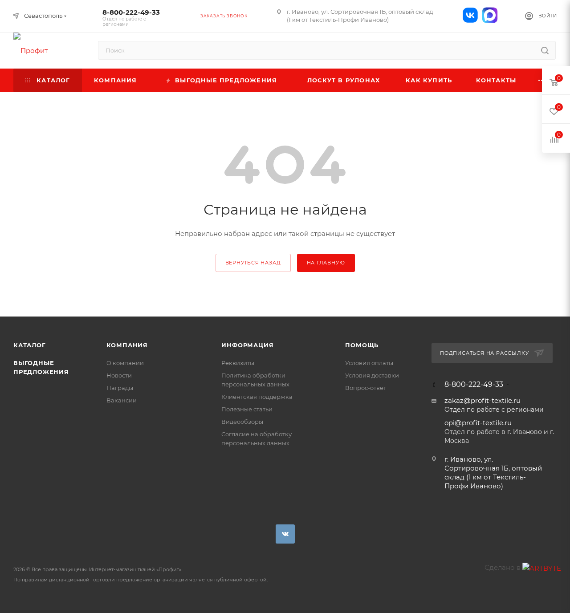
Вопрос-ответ (365, 387)
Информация (247, 345)
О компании (125, 362)
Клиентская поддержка (257, 396)
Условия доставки (372, 375)
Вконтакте (285, 534)
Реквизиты (237, 362)
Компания (127, 345)
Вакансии (121, 400)
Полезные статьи (247, 409)
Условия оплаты (369, 362)
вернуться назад (253, 263)
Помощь (362, 345)
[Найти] (545, 50)
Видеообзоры (242, 421)
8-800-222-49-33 (131, 17)
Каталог (29, 345)
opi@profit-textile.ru (478, 422)
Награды (119, 387)
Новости (119, 375)
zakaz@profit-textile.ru (482, 400)
